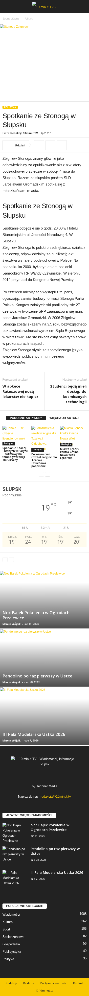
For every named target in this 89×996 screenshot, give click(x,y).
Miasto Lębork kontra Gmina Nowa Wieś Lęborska (69, 453)
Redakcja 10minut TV (24, 133)
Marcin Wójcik (11, 624)
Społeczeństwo (13, 937)
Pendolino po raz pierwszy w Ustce (37, 676)
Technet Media (46, 786)
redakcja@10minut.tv (56, 796)
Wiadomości (11, 914)
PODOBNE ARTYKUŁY (26, 418)
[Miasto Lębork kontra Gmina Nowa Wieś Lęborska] (73, 436)
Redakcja (12, 983)
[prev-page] (41, 474)
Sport (6, 929)
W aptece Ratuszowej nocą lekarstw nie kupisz (20, 391)
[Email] (62, 145)
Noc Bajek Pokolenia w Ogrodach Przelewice (35, 615)
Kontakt (78, 983)
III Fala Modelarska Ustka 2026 (33, 734)
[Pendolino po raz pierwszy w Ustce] (44, 658)
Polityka (10, 107)
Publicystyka (11, 951)
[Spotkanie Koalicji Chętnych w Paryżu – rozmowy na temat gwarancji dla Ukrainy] (15, 435)
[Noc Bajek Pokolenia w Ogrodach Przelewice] (44, 599)
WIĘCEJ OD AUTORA (64, 418)
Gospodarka (11, 944)
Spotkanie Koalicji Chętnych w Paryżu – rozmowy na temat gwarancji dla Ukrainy (15, 454)
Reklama (29, 983)
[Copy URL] (39, 145)
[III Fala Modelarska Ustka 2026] (44, 716)
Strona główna (10, 18)
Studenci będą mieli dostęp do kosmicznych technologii (68, 394)
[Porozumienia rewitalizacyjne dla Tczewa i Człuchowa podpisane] (44, 439)
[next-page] (47, 474)
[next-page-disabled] (11, 559)
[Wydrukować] (50, 145)
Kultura (7, 922)
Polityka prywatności (53, 983)
